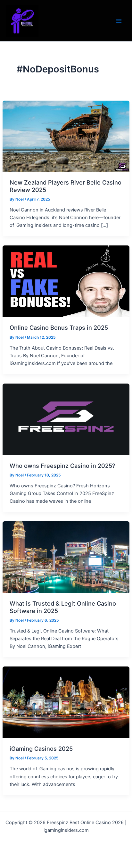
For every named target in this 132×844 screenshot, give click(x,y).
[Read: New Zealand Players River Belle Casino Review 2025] (66, 136)
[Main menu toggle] (119, 21)
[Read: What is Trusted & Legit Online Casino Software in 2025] (66, 557)
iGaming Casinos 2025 (41, 748)
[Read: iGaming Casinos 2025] (66, 702)
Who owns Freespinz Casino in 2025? (62, 465)
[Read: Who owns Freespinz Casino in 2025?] (66, 419)
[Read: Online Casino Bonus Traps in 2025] (66, 281)
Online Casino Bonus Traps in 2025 (59, 327)
